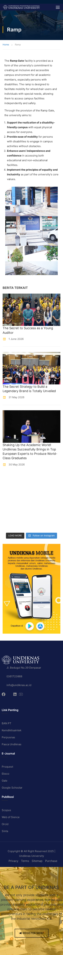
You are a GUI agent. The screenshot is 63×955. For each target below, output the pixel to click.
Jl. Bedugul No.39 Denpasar (23, 667)
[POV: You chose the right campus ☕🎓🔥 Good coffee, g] (39, 507)
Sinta (5, 831)
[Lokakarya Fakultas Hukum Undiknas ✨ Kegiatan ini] (10, 507)
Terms (25, 861)
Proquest (7, 766)
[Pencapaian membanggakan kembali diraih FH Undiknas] (39, 516)
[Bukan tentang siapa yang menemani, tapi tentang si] (10, 497)
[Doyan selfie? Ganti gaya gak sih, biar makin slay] (39, 487)
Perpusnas (8, 737)
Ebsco (5, 773)
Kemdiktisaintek (11, 730)
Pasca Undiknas (11, 744)
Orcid (5, 824)
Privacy (13, 861)
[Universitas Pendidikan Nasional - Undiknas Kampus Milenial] (21, 7)
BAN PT (6, 723)
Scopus (6, 810)
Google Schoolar (12, 787)
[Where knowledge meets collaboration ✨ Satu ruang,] (10, 478)
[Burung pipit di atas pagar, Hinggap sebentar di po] (39, 526)
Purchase (51, 861)
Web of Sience (11, 817)
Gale (4, 780)
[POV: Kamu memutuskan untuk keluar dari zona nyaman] (10, 487)
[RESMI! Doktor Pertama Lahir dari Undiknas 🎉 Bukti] (39, 478)
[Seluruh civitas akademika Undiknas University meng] (10, 516)
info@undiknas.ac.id (18, 685)
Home (6, 44)
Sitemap (37, 861)
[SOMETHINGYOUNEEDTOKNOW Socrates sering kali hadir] (39, 497)
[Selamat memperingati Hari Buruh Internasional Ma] (10, 526)
